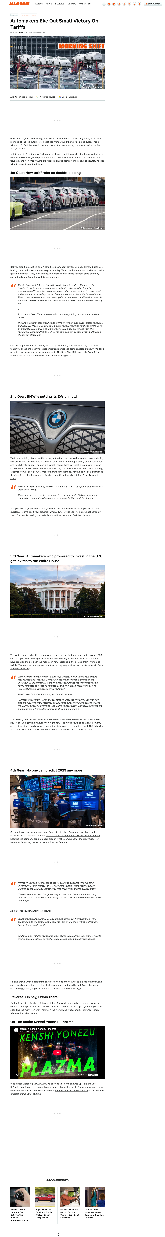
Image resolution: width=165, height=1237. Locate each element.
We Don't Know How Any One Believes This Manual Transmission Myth (20, 1215)
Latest (39, 4)
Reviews (60, 4)
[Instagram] (129, 4)
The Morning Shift (29, 15)
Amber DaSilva (18, 32)
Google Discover (69, 97)
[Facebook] (104, 4)
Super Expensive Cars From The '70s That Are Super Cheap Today (45, 1213)
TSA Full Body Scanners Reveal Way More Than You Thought (94, 1213)
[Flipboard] (114, 4)
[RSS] (139, 4)
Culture (14, 15)
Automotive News (19, 668)
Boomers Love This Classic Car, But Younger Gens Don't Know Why (69, 1213)
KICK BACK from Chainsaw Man (71, 1090)
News (49, 4)
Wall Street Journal (48, 277)
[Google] (134, 4)
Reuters (63, 842)
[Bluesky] (109, 4)
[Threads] (124, 4)
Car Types (85, 4)
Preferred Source (47, 97)
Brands (72, 4)
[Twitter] (119, 4)
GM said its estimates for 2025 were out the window (73, 835)
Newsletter (154, 4)
